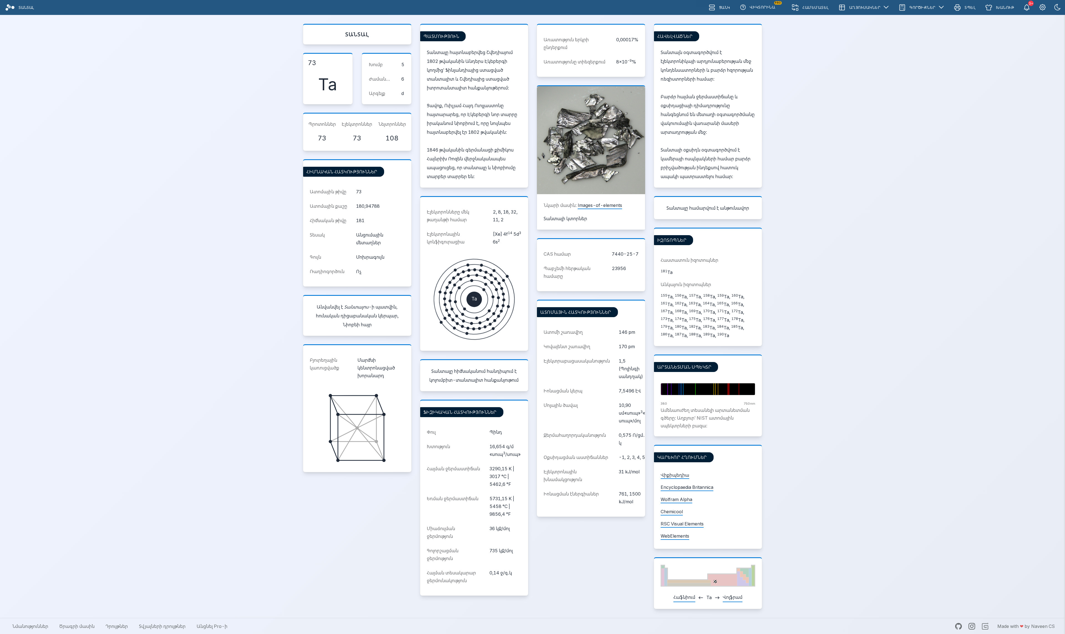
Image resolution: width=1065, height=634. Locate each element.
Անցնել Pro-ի (212, 626)
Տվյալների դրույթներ (162, 626)
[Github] (958, 626)
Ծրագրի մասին (77, 626)
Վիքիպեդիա (675, 475)
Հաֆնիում (684, 597)
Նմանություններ (30, 626)
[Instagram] (971, 626)
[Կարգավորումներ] (1042, 7)
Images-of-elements (600, 205)
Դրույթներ (117, 626)
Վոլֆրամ (732, 597)
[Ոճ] (1057, 7)
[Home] (10, 7)
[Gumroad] (985, 626)
